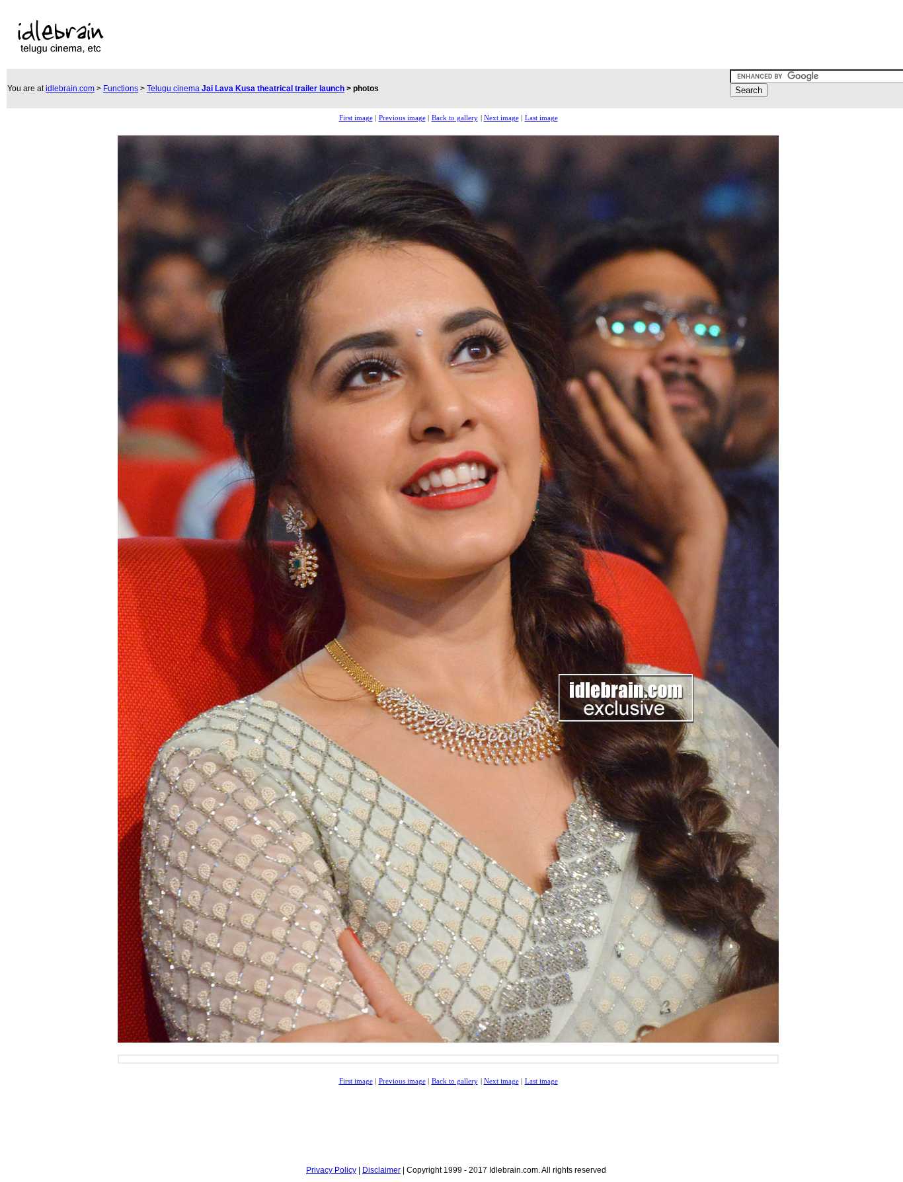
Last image (541, 118)
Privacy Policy (331, 1170)
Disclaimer (381, 1170)
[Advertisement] (412, 37)
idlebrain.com (70, 88)
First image (356, 118)
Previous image (402, 118)
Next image (501, 118)
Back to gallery (455, 118)
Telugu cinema (245, 88)
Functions (120, 88)
